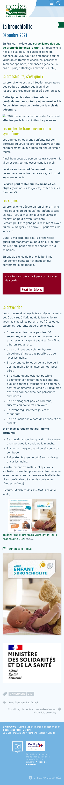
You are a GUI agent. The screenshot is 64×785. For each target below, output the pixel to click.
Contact (7, 733)
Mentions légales (36, 733)
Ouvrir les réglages (32, 289)
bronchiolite (17, 694)
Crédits (51, 733)
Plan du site (19, 733)
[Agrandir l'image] (32, 593)
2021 (30, 694)
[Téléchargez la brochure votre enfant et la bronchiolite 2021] (32, 515)
